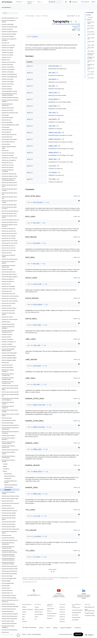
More (39, 1)
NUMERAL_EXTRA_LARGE (55, 132)
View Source (75, 26)
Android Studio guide (77, 610)
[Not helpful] (79, 16)
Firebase (55, 627)
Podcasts (24, 621)
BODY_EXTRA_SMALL (54, 66)
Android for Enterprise (27, 609)
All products (78, 627)
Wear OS (49, 611)
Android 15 (62, 612)
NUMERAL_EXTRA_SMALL (55, 139)
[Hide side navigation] (18, 635)
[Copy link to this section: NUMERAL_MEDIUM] (41, 465)
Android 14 (62, 614)
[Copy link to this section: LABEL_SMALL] (37, 378)
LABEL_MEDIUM (52, 119)
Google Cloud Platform (66, 627)
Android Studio (85, 1)
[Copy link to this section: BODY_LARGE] (36, 217)
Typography (35, 36)
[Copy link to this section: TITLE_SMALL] (36, 551)
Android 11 (62, 621)
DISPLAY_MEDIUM (53, 99)
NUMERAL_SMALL (53, 159)
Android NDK (75, 619)
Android (24, 607)
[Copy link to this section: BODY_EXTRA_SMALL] (42, 196)
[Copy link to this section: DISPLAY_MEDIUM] (39, 298)
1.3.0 (79, 28)
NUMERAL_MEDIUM (53, 152)
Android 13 (62, 616)
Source (24, 614)
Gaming (37, 607)
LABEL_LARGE (52, 112)
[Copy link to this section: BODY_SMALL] (36, 257)
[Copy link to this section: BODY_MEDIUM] (37, 237)
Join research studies (90, 615)
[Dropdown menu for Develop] (34, 2)
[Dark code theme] (79, 35)
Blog (23, 619)
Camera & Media (39, 614)
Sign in (93, 1)
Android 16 (62, 609)
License (29, 634)
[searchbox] (10, 13)
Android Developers (29, 15)
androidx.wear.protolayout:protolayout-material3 (68, 24)
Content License (64, 577)
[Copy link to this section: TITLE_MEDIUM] (37, 530)
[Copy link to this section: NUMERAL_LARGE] (39, 443)
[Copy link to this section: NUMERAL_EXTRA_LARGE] (45, 399)
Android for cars (51, 616)
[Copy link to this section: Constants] (35, 189)
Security (24, 612)
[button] (10, 18)
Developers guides (76, 612)
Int (32, 66)
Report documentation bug (89, 610)
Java (78, 30)
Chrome (48, 627)
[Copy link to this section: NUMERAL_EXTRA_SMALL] (45, 421)
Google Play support (89, 613)
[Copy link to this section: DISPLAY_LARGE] (38, 278)
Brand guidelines (36, 634)
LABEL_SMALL (52, 126)
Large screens (50, 608)
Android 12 (62, 619)
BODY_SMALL (52, 86)
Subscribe (78, 634)
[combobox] (55, 1)
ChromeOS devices (52, 613)
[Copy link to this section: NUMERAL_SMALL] (39, 488)
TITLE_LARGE (52, 166)
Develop (29, 1)
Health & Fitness (38, 612)
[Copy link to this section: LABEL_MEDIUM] (38, 360)
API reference (6, 7)
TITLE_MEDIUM (52, 172)
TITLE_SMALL (52, 179)
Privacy (36, 616)
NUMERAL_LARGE (53, 146)
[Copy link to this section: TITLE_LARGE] (36, 510)
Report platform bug (89, 607)
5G (35, 619)
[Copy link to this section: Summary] (35, 56)
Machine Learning (39, 609)
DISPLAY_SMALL (53, 106)
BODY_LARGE (52, 72)
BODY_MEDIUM (52, 79)
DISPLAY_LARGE (53, 92)
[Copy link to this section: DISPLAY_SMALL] (38, 319)
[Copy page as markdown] (76, 21)
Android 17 (62, 607)
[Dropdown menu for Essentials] (23, 2)
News (23, 616)
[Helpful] (76, 16)
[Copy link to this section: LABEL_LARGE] (37, 339)
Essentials (18, 1)
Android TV (50, 618)
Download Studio (76, 617)
